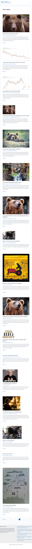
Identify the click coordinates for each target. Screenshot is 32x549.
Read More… (7, 532)
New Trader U (5, 1)
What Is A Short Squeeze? (8, 440)
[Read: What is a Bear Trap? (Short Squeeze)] (9, 235)
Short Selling (8, 35)
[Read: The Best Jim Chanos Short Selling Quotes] (11, 403)
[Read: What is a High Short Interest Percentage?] (16, 267)
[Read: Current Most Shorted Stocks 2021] (16, 23)
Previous (3, 519)
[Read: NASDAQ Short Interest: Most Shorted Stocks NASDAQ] (16, 306)
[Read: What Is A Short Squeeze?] (12, 432)
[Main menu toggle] (30, 2)
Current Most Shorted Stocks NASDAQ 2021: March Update (16, 115)
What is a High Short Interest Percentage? (12, 283)
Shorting (11, 35)
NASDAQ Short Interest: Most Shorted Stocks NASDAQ (15, 316)
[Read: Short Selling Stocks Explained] (16, 485)
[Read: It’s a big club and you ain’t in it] (10, 375)
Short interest (4, 35)
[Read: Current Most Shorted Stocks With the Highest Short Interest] (8, 334)
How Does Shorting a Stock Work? (10, 355)
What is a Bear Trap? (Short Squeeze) (11, 241)
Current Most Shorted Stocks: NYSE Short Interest (14, 62)
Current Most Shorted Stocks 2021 (10, 33)
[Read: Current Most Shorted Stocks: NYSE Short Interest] (16, 54)
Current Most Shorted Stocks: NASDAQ (11, 149)
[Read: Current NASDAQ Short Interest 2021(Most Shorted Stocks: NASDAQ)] (16, 205)
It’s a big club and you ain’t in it (10, 383)
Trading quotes (11, 413)
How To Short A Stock (7, 453)
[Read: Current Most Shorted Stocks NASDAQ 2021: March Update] (9, 109)
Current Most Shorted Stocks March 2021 (12, 182)
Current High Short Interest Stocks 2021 (11, 91)
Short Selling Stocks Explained (9, 505)
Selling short (4, 92)
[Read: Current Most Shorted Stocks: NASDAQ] (16, 138)
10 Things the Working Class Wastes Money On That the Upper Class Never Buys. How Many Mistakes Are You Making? (24, 530)
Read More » (4, 42)
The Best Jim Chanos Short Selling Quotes (12, 412)
